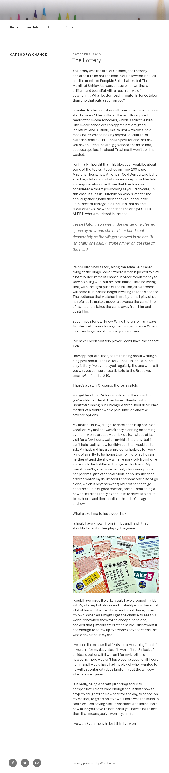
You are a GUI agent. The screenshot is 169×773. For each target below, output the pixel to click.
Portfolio (33, 27)
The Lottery (86, 60)
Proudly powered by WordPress (93, 763)
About (52, 27)
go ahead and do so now (133, 145)
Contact (71, 27)
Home (14, 27)
